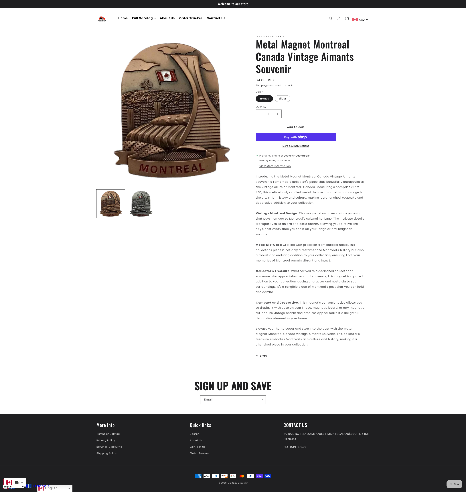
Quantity (261, 106)
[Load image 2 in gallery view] (141, 204)
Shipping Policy (106, 453)
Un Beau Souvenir (238, 482)
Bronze (264, 98)
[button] (144, 18)
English (51, 488)
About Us (196, 440)
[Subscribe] (262, 399)
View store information (275, 166)
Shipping (261, 85)
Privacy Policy (105, 440)
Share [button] (264, 356)
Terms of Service (108, 434)
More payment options (296, 145)
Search (195, 434)
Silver (282, 98)
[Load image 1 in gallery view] (110, 204)
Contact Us (197, 447)
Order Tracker (199, 453)
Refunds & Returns (109, 447)
